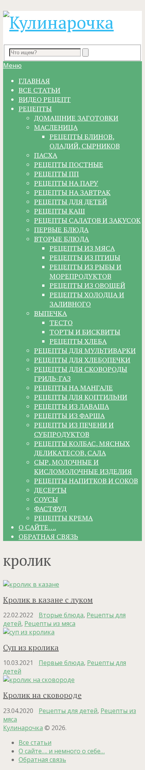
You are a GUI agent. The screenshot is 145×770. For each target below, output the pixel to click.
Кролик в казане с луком (48, 599)
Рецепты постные (68, 164)
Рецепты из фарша (69, 415)
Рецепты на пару (66, 183)
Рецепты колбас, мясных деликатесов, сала (82, 448)
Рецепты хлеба (78, 341)
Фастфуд (50, 508)
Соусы (46, 499)
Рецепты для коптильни (80, 396)
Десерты (50, 489)
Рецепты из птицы (84, 257)
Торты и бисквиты (84, 331)
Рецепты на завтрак (72, 192)
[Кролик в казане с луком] (72, 584)
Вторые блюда (61, 238)
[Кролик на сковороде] (72, 679)
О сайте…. (37, 527)
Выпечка (50, 313)
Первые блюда (61, 229)
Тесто (61, 322)
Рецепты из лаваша (71, 406)
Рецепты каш (59, 210)
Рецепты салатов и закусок (87, 220)
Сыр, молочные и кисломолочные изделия (83, 466)
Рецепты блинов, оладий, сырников (84, 141)
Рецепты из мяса (82, 248)
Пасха (45, 155)
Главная (34, 80)
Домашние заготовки (76, 117)
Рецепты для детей (70, 201)
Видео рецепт (45, 99)
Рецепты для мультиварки (85, 350)
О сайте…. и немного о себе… (62, 751)
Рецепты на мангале (73, 387)
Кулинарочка (23, 727)
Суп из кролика (31, 647)
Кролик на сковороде (42, 695)
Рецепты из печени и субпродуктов (74, 429)
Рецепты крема (63, 517)
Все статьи (39, 90)
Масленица (56, 127)
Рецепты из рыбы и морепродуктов (85, 271)
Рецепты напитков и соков (86, 480)
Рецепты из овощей (87, 285)
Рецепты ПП (56, 173)
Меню (12, 65)
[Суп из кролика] (72, 632)
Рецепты (35, 108)
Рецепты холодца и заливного (86, 299)
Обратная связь (48, 536)
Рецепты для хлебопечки (82, 359)
